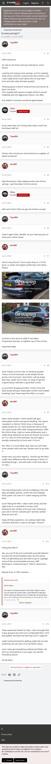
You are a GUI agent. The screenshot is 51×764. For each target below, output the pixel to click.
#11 (47, 541)
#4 (48, 175)
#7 (48, 256)
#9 (48, 412)
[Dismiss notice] (47, 10)
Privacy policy (6, 734)
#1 (48, 53)
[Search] (47, 3)
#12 (47, 624)
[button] (25, 729)
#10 (47, 484)
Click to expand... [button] (25, 602)
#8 (48, 365)
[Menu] (3, 3)
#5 (48, 203)
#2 (48, 119)
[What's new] (42, 3)
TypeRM (6, 37)
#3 (48, 147)
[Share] (44, 53)
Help (3, 740)
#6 (48, 228)
